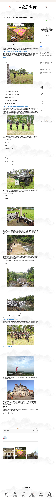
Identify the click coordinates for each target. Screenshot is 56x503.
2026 (41, 81)
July (42, 102)
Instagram (46, 121)
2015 (41, 94)
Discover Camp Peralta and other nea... (8, 457)
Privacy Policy (24, 1)
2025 (41, 82)
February (43, 108)
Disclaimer (17, 1)
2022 (41, 86)
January (43, 109)
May (42, 104)
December (43, 95)
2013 (41, 111)
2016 (41, 93)
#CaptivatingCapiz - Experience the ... (30, 457)
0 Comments (36, 428)
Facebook (42, 121)
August (42, 101)
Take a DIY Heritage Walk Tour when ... (20, 457)
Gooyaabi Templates (11, 501)
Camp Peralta (20, 15)
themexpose (20, 501)
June (42, 103)
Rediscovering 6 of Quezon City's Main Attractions (46, 55)
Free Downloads (31, 1)
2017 (41, 92)
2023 (41, 85)
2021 (41, 87)
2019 (41, 89)
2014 (41, 110)
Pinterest (51, 121)
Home (12, 1)
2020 (41, 88)
